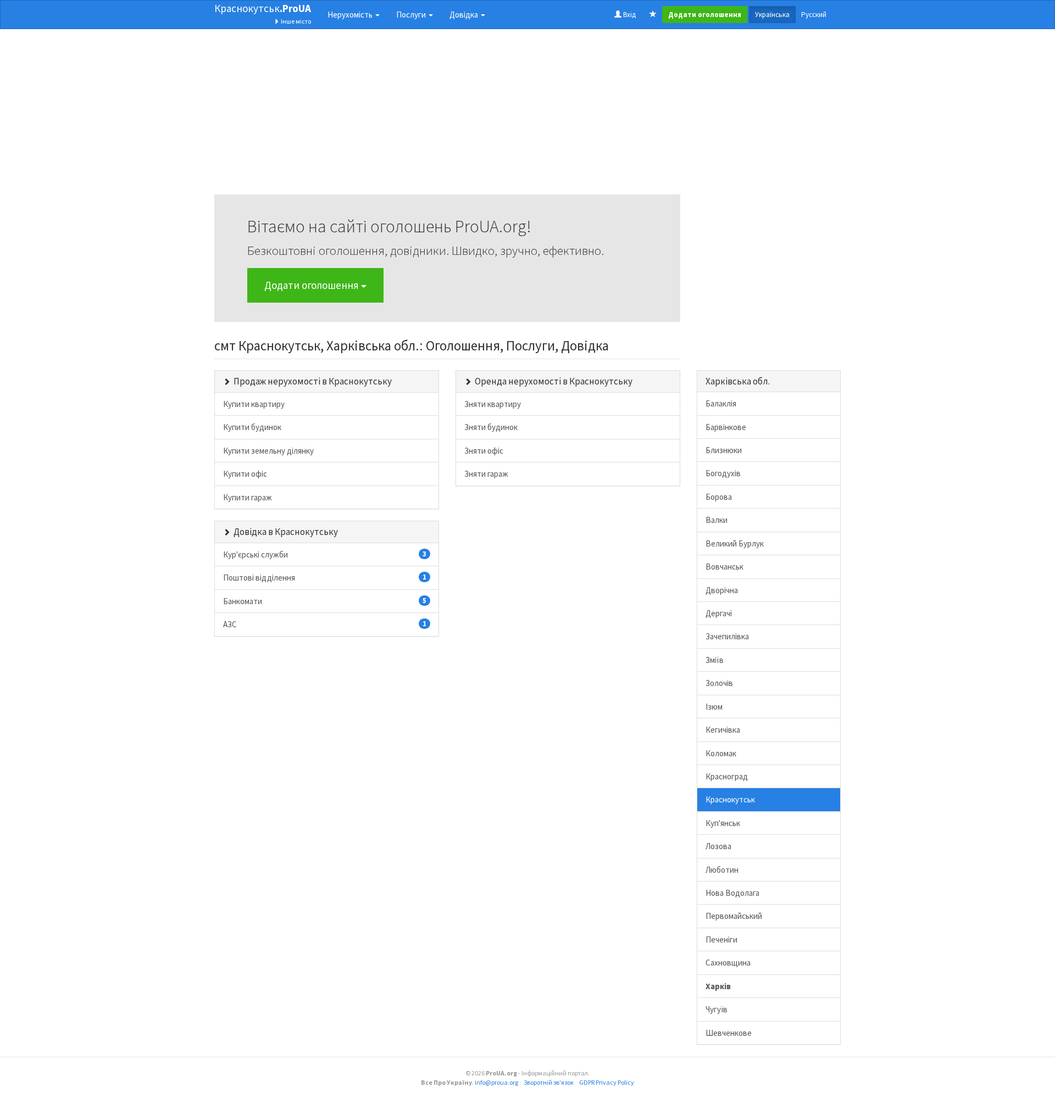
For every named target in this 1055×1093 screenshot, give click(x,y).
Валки (717, 520)
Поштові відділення (324, 577)
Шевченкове (729, 1033)
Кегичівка (723, 729)
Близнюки (724, 450)
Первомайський (734, 916)
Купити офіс (245, 474)
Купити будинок (252, 427)
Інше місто (295, 21)
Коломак (721, 753)
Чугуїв (717, 1009)
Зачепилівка (727, 636)
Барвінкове (726, 427)
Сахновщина (728, 962)
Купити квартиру (254, 404)
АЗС (324, 624)
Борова (719, 497)
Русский (813, 14)
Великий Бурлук (735, 543)
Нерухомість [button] (350, 14)
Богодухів (723, 473)
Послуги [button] (411, 14)
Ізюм (714, 706)
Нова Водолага (732, 893)
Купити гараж (247, 497)
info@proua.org (496, 1082)
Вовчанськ (724, 566)
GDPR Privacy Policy (606, 1082)
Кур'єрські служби (324, 554)
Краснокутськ (262, 8)
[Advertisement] (447, 117)
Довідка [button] (464, 14)
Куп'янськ (723, 823)
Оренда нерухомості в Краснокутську (553, 381)
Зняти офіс (483, 450)
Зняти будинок (491, 427)
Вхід (628, 14)
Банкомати (324, 601)
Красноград (727, 776)
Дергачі (719, 613)
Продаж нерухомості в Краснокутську (313, 381)
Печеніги (721, 939)
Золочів (719, 683)
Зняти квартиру (492, 404)
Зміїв (715, 660)
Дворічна (722, 590)
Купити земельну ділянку (268, 450)
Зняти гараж (486, 474)
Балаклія (721, 403)
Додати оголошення (312, 285)
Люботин (722, 870)
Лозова (718, 846)
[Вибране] (653, 15)
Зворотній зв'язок (549, 1082)
